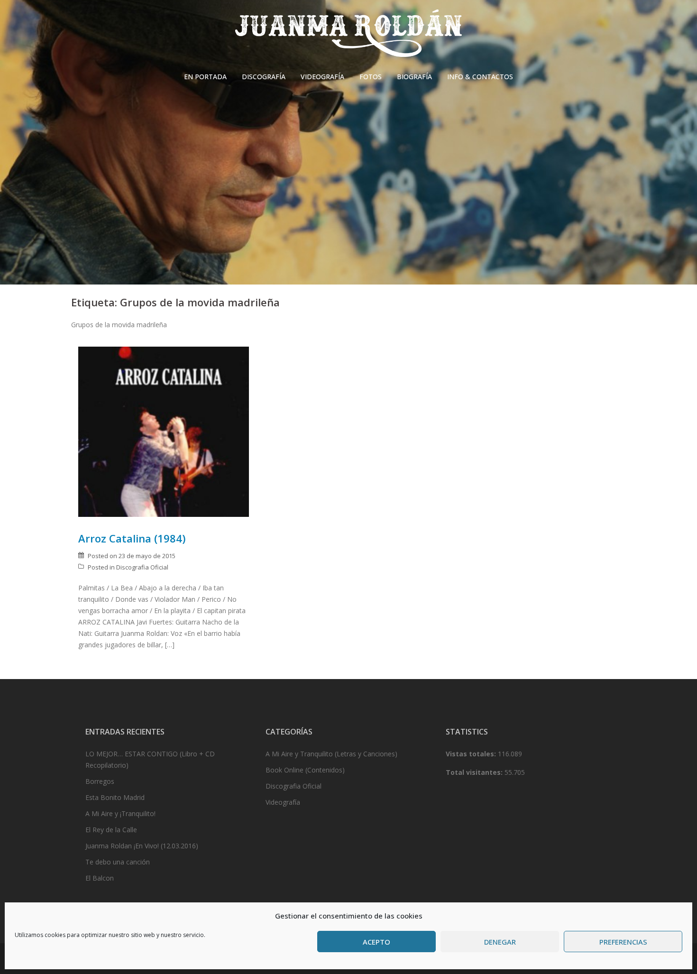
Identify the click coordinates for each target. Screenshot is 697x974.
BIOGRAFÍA (414, 76)
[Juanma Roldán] (348, 35)
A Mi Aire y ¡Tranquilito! (120, 813)
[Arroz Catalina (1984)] (163, 431)
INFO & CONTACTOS (480, 76)
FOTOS (370, 76)
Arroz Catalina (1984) (131, 538)
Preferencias (623, 941)
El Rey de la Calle (111, 829)
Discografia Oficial (142, 567)
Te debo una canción (117, 861)
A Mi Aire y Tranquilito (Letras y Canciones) (331, 753)
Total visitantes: (475, 772)
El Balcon (99, 877)
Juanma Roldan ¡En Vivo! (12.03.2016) (141, 845)
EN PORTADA (205, 76)
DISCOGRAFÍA (263, 76)
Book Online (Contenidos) (305, 769)
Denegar (500, 941)
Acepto (376, 941)
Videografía (283, 802)
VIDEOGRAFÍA (322, 76)
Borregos (99, 781)
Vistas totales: (472, 753)
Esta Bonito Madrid (115, 797)
